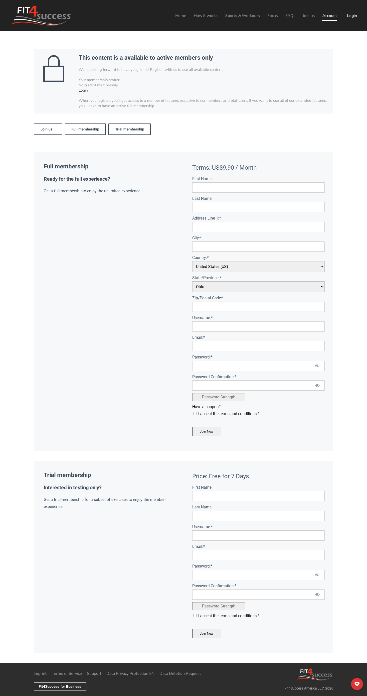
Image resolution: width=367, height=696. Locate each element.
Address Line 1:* (206, 218)
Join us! (47, 129)
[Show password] (317, 366)
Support (94, 673)
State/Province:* (206, 277)
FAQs (290, 15)
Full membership (85, 129)
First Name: (202, 178)
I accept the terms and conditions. (228, 413)
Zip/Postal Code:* (208, 298)
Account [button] (329, 15)
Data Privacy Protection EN (130, 673)
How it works (206, 15)
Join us (309, 15)
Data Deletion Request (180, 673)
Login (352, 15)
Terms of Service (67, 673)
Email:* (198, 337)
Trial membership (129, 129)
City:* (197, 237)
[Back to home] (41, 15)
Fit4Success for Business (60, 686)
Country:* (200, 257)
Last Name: (202, 198)
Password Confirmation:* (214, 376)
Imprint (40, 673)
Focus (272, 15)
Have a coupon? (206, 406)
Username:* (202, 317)
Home (180, 15)
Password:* (202, 357)
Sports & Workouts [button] (242, 15)
